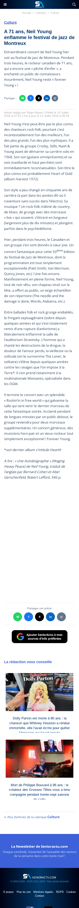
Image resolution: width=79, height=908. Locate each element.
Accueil (26, 12)
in (47, 98)
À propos (9, 891)
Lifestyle (41, 12)
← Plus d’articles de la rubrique (32, 817)
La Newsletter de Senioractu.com (39, 846)
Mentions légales (43, 891)
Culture (55, 12)
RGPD (60, 891)
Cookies (71, 891)
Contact (39, 895)
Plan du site (24, 891)
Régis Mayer (35, 112)
